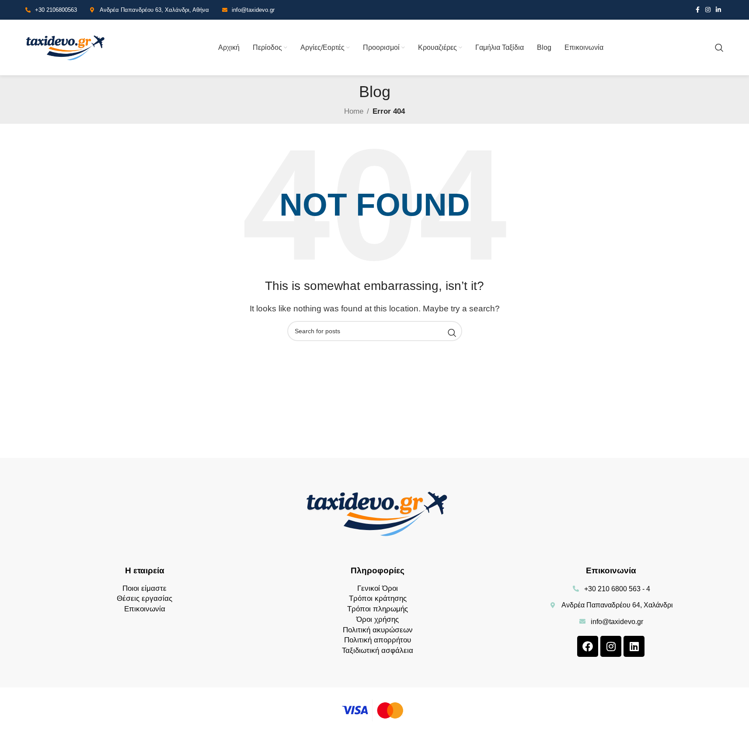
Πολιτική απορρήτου (377, 640)
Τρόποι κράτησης (378, 598)
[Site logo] (65, 47)
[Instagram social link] (708, 10)
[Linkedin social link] (718, 10)
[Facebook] (587, 646)
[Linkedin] (634, 646)
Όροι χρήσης (377, 619)
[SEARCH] (452, 333)
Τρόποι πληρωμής (377, 609)
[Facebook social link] (697, 10)
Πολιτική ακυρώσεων (378, 630)
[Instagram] (610, 646)
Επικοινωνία (144, 609)
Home (353, 111)
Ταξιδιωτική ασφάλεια (377, 650)
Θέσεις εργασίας (144, 598)
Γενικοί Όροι (377, 588)
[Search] (719, 47)
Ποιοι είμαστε (144, 588)
